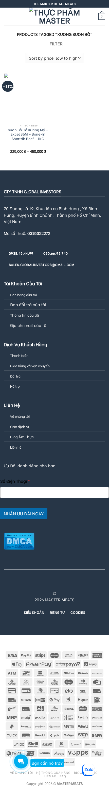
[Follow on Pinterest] (64, 584)
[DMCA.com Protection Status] (19, 540)
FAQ (63, 776)
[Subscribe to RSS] (70, 584)
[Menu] (7, 16)
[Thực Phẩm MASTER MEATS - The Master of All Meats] (54, 16)
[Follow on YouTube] (82, 584)
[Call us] (58, 584)
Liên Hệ (50, 776)
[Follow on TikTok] (39, 584)
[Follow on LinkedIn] (76, 584)
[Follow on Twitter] (45, 584)
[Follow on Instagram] (33, 584)
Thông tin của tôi (24, 315)
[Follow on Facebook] (27, 584)
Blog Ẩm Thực (22, 436)
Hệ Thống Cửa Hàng (53, 772)
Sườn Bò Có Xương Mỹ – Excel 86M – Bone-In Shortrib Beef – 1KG (28, 134)
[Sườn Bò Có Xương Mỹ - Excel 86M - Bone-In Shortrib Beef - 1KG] (28, 97)
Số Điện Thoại (15, 480)
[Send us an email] (51, 584)
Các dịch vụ (20, 426)
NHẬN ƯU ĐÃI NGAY (24, 513)
